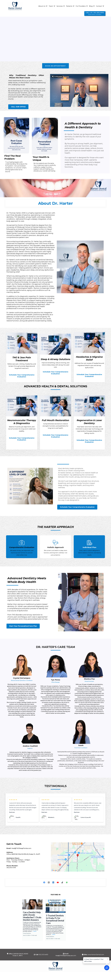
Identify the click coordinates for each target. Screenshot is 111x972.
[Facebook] (44, 882)
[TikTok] (62, 882)
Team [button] (51, 6)
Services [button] (60, 6)
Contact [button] (99, 6)
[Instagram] (48, 882)
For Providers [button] (81, 6)
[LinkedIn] (53, 882)
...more (34, 931)
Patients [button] (69, 6)
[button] (32, 920)
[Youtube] (58, 882)
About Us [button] (42, 6)
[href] (77, 857)
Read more (12, 812)
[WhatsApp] (67, 882)
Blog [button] (91, 6)
